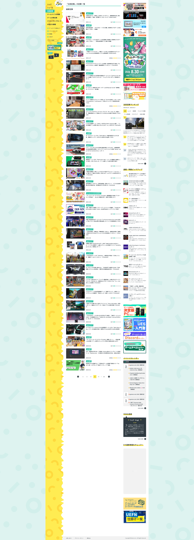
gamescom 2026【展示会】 (137, 365)
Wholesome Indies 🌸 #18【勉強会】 (137, 388)
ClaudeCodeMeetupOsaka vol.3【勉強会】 (137, 373)
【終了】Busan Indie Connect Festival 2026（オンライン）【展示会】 (136, 404)
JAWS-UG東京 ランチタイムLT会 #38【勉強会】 (137, 378)
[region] (54, 270)
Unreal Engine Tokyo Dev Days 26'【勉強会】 (137, 383)
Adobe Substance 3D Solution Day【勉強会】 (136, 369)
